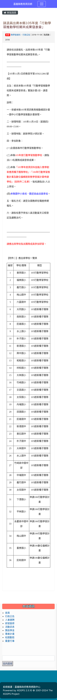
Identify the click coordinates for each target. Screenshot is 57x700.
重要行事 (9, 640)
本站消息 (11, 12)
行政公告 (26, 35)
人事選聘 (9, 619)
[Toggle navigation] (42, 4)
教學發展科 (15, 35)
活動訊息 (9, 626)
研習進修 (9, 623)
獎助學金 (9, 630)
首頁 (7, 612)
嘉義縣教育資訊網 (22, 3)
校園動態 (9, 637)
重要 (8, 35)
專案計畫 (9, 633)
